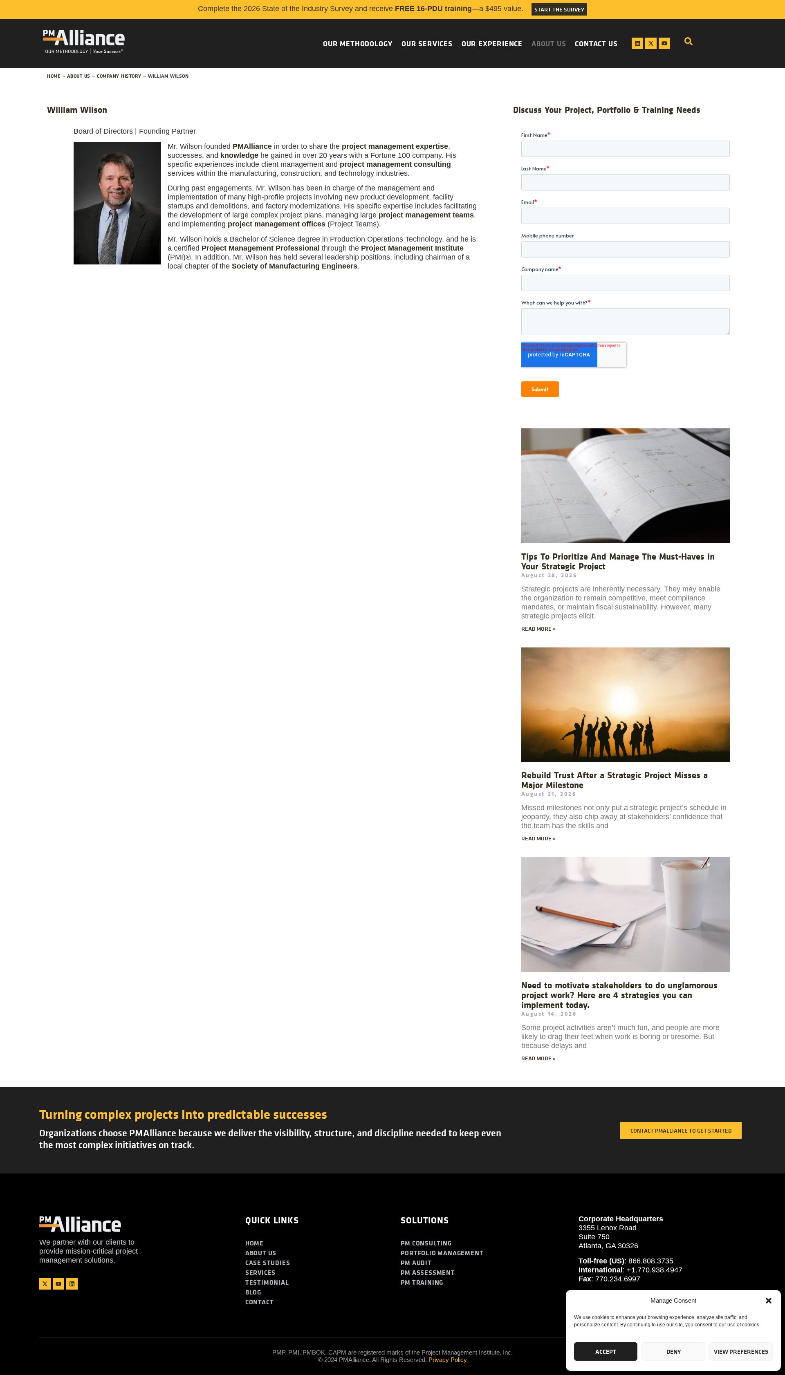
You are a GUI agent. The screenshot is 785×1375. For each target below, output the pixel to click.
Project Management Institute (412, 248)
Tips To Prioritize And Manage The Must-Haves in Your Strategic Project (618, 561)
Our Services (427, 43)
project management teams (426, 215)
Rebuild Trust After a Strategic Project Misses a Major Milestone (614, 780)
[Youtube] (664, 43)
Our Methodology (357, 43)
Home (53, 75)
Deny (673, 1351)
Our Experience (492, 43)
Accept (605, 1351)
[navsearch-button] (688, 43)
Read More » (538, 629)
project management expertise (395, 146)
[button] (769, 1301)
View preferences (741, 1351)
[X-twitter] (651, 43)
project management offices (276, 224)
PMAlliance (252, 146)
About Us (549, 43)
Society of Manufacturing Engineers (294, 266)
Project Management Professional (261, 248)
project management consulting (395, 164)
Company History (119, 75)
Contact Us (596, 43)
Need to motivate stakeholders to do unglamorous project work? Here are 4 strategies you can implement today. (619, 995)
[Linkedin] (637, 43)
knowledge (239, 155)
